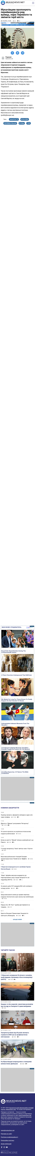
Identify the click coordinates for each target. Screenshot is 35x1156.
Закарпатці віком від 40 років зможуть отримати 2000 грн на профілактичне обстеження (15, 1035)
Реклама (17, 24)
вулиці (21, 123)
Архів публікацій (6, 1144)
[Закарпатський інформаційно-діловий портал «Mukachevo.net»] (13, 3)
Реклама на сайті (6, 1134)
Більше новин (17, 919)
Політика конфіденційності (9, 1137)
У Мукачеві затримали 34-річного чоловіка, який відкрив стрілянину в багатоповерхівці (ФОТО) (16, 977)
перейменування (10, 123)
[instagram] (4, 1147)
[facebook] (2, 1147)
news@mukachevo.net (7, 1130)
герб (28, 123)
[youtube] (7, 1147)
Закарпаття (14, 119)
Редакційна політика (7, 1140)
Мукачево (24, 119)
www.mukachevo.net (25, 1115)
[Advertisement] (17, 788)
